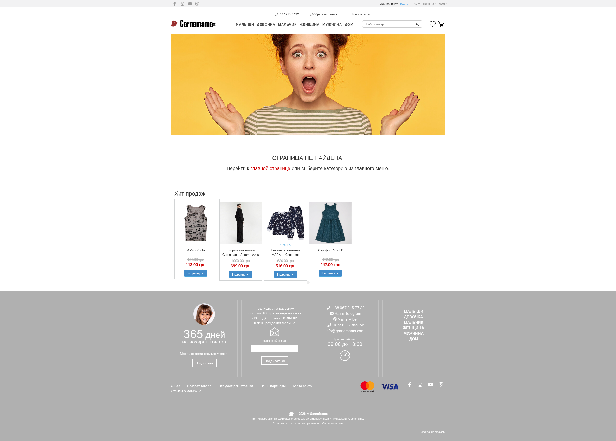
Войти (404, 4)
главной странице (270, 168)
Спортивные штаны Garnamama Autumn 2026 (240, 252)
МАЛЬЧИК (287, 24)
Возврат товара (199, 385)
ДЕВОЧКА (266, 24)
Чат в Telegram (348, 313)
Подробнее (204, 363)
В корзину (194, 273)
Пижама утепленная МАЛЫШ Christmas (285, 252)
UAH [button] (442, 3)
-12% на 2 (286, 244)
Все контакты (361, 14)
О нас (175, 385)
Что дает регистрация (236, 385)
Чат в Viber (348, 319)
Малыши (245, 24)
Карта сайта (302, 385)
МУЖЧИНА (332, 24)
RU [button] (416, 3)
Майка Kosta (195, 250)
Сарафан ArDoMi (330, 250)
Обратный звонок (325, 14)
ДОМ (349, 24)
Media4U (440, 432)
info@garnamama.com (345, 330)
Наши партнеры (273, 385)
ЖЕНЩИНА (310, 24)
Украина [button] (429, 3)
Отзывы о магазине (186, 390)
